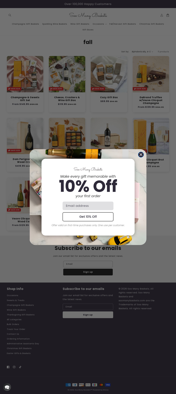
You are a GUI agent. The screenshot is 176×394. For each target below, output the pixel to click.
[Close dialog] (141, 154)
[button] (7, 387)
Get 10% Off (88, 216)
